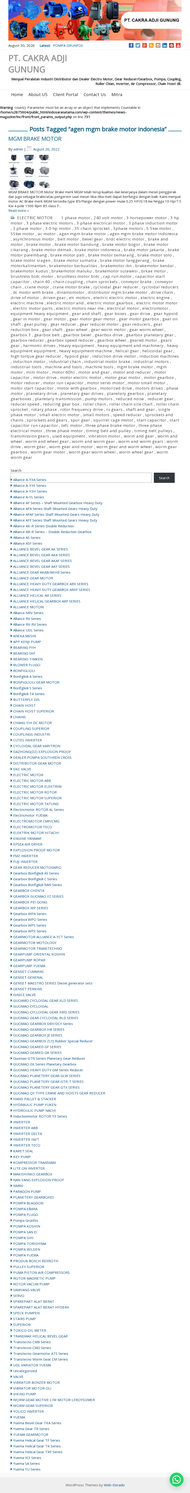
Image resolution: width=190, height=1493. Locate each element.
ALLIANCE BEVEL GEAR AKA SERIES (41, 555)
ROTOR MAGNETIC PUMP (34, 1278)
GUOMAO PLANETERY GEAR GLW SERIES (46, 1075)
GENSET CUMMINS (28, 971)
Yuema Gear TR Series (31, 1428)
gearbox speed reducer (70, 340)
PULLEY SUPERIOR (28, 1266)
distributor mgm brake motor (118, 292)
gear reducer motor (99, 324)
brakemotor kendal (154, 265)
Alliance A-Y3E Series (29, 485)
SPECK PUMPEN (26, 1313)
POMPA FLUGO (25, 1214)
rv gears (114, 409)
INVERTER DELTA (27, 1133)
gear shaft (52, 329)
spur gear (80, 420)
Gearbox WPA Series (30, 913)
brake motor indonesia (97, 249)
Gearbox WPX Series (30, 931)
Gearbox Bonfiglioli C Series (35, 879)
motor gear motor (123, 377)
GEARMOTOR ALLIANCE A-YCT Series (43, 936)
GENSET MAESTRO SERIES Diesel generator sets (52, 983)
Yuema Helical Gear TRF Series (38, 1451)
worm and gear (139, 436)
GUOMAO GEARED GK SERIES (37, 1052)
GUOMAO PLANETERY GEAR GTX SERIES (46, 1087)
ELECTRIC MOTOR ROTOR (35, 792)
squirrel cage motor (113, 420)
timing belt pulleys (153, 430)
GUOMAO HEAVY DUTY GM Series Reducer (48, 1070)
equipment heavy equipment (40, 313)
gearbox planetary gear (150, 334)
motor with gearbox (77, 388)
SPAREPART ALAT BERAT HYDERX (41, 1307)
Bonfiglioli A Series (27, 676)
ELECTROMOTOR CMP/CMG (36, 821)
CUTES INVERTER (27, 740)
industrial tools (26, 366)
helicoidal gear (157, 350)
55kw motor (23, 233)
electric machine (27, 303)
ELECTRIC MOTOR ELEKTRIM (37, 786)
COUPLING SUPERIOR (31, 728)
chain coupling (68, 281)
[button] (177, 1480)
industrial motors (151, 361)
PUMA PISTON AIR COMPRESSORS (41, 1272)
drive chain (162, 292)
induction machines (159, 356)
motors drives (149, 388)
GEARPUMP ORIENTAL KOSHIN (39, 954)
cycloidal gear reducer (116, 287)
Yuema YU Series (27, 1469)
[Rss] (151, 45)
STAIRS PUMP (24, 1318)
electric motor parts (33, 308)
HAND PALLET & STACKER (34, 1098)
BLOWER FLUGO (26, 664)
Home (17, 94)
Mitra (116, 94)
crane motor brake (71, 287)
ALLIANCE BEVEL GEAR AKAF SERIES (42, 560)
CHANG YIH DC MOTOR (32, 722)
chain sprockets (102, 281)
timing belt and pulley (108, 430)
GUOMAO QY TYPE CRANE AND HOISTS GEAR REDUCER (59, 1093)
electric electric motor (115, 297)
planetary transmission (58, 398)
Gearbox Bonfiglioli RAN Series (37, 884)
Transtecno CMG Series (32, 1347)
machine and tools (63, 366)
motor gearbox (159, 377)
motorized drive (116, 388)
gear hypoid (166, 313)
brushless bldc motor (32, 276)
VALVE (18, 1376)
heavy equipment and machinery (130, 345)
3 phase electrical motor (100, 223)
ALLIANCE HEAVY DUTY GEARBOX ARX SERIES (50, 583)
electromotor (155, 308)
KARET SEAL (23, 1151)
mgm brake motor (135, 366)
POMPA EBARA (25, 1208)
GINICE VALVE (24, 994)
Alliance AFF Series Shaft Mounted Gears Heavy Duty (55, 520)
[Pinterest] (171, 45)
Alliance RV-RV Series (30, 624)
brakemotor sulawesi (116, 271)
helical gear (127, 350)
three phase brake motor (110, 425)
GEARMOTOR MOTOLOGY (35, 942)
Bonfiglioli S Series (27, 688)
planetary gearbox (125, 393)
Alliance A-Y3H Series (30, 491)
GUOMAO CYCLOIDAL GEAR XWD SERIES (46, 1012)
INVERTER (21, 1122)
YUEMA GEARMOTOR (30, 1434)
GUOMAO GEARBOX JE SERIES (37, 1035)
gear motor (55, 319)
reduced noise (130, 398)
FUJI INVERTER (25, 861)
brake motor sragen (30, 260)
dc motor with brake (33, 292)
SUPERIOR (22, 1324)
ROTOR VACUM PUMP (31, 1284)
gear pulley (35, 324)
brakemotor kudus (29, 271)
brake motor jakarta (144, 249)
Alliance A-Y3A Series (29, 479)
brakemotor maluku (71, 271)
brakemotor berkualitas (73, 265)
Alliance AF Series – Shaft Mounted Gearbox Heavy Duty (57, 502)
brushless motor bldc (78, 276)
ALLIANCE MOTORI (28, 607)
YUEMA (19, 1417)
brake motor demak (51, 249)
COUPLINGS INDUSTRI (31, 734)
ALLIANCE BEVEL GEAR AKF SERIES (41, 566)
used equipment (68, 436)
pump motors (99, 398)
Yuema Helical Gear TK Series (37, 1446)
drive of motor (25, 297)
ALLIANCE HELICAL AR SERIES (37, 595)
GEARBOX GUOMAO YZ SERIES (38, 896)
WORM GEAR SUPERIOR (33, 1405)
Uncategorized (25, 1370)
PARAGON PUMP (27, 1191)
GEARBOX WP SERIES (30, 908)
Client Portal (65, 94)
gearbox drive (109, 334)
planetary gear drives (82, 393)
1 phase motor (75, 217)
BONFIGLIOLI (24, 670)
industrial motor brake (107, 361)
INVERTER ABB (25, 1127)
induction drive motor (114, 356)
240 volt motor (108, 217)
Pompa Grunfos (25, 1220)
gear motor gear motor (93, 319)
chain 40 (41, 281)
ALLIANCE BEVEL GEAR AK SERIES (40, 549)
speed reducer (127, 414)
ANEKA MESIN (24, 636)
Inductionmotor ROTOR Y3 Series (40, 1116)
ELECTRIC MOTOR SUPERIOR (37, 798)
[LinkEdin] (164, 45)
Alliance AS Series (27, 537)
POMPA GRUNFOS (68, 45)
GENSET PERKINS (27, 989)
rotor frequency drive (81, 409)
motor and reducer (132, 372)
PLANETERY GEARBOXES (33, 1197)
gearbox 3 (21, 334)
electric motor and (65, 303)
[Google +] (144, 45)
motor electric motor (80, 377)
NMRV (18, 1185)
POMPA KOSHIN (26, 1226)
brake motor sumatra (75, 260)
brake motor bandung (77, 244)
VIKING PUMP (24, 1394)
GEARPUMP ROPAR (29, 960)
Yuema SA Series (26, 1463)
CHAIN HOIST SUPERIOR (33, 711)
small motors (96, 414)
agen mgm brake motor (82, 233)
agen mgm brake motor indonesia (144, 233)
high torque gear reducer (36, 356)
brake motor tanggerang (124, 260)
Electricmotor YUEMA (30, 815)
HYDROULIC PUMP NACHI (34, 1110)
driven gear (54, 297)
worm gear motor (48, 452)
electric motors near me (80, 308)
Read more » (18, 210)
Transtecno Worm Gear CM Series (40, 1359)
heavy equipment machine (85, 350)
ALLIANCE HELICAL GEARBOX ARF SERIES (46, 601)
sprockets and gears (47, 420)
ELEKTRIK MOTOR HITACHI (36, 832)
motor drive (45, 377)
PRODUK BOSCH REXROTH (35, 1261)
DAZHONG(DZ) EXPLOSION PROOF (42, 751)
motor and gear (94, 372)
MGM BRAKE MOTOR (35, 138)
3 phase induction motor (153, 223)
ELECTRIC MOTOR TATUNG (36, 803)
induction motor (29, 361)
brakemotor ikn (116, 265)
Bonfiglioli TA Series (29, 693)
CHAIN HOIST (24, 705)
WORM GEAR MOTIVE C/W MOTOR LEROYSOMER (54, 1399)
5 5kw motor (158, 228)
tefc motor (71, 425)
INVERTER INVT (26, 1139)
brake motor (38, 244)
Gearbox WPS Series (29, 925)
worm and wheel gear (47, 441)
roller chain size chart (131, 404)
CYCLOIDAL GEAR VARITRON (36, 745)
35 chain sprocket (92, 228)
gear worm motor (108, 329)
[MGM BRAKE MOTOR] (95, 172)
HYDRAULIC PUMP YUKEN (34, 1104)
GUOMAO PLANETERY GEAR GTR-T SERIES (48, 1081)
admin (18, 149)
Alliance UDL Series (28, 630)
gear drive (140, 313)
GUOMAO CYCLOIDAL (30, 1006)
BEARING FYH (24, 647)
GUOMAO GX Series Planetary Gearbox (44, 1064)
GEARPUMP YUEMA (29, 965)
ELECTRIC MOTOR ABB (32, 780)
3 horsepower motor (146, 217)
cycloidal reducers (160, 287)
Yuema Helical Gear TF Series (36, 1440)
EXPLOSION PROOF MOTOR (36, 850)
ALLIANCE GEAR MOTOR (33, 578)
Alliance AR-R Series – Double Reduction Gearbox (52, 531)
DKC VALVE (22, 769)
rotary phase (44, 409)
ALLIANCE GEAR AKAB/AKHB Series (41, 572)
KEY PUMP (22, 1156)
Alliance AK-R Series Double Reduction (43, 526)
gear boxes (115, 313)
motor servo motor (105, 382)
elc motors (79, 297)
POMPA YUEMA (25, 1255)
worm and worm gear (93, 441)
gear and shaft (86, 313)
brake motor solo (154, 255)
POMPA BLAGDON (28, 1203)
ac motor (47, 233)
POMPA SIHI (23, 1237)
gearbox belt (47, 334)
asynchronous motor (33, 239)
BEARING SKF (24, 653)
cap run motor (117, 276)
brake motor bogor (121, 244)
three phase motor (64, 430)
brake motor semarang (111, 255)
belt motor (68, 239)
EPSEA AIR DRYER (27, 844)
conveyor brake (136, 281)
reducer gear (161, 398)
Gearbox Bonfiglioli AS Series (36, 873)
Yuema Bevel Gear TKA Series (37, 1423)
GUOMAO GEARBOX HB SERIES (38, 1029)
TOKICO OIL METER (29, 1330)
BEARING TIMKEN (28, 659)
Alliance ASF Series (27, 543)
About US (38, 94)
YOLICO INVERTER (28, 1411)
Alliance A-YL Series (28, 497)
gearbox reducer (27, 340)
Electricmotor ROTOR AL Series (38, 809)
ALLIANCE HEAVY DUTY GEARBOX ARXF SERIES (51, 589)
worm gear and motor (71, 446)
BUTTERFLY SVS (26, 699)
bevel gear (92, 239)
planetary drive (41, 393)
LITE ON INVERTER (29, 1168)
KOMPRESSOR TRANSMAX (34, 1162)
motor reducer (25, 382)
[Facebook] (131, 45)
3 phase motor (27, 228)
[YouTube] (178, 45)
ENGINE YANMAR (27, 838)
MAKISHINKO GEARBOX (32, 1174)
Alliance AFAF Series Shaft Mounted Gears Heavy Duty (56, 514)
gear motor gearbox (139, 319)
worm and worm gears (140, 441)
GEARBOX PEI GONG (30, 902)
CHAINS (19, 717)
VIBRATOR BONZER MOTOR (36, 1382)
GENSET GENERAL (28, 977)
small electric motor (59, 414)
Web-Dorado (114, 1485)
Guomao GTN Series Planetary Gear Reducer (49, 1058)
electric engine (155, 297)
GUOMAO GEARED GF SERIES (37, 1046)
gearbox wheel (112, 340)
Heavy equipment (76, 345)
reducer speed (25, 404)
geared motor (143, 340)
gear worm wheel (146, 329)
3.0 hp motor (58, 228)
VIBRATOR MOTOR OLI (32, 1388)
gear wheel (77, 329)
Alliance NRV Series (28, 612)
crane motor (37, 287)
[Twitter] (137, 45)
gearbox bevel (77, 334)
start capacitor (151, 420)
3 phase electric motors (49, 223)
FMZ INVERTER (25, 855)
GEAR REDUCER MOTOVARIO (37, 867)
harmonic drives (39, 345)
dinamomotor (71, 292)
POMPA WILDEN (26, 1249)
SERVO (18, 1295)
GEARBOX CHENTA (28, 890)
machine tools (99, 366)
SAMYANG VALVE (27, 1289)
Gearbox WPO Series (30, 919)
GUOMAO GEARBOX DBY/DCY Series (43, 1023)
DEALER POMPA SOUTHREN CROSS (42, 757)
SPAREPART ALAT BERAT (33, 1301)
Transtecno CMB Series (32, 1342)
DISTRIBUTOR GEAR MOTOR (37, 763)
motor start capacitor (32, 388)
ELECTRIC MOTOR (35, 217)
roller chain (94, 404)
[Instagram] (158, 45)
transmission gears (30, 436)
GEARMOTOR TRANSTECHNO (37, 948)
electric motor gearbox (110, 303)
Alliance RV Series (27, 618)
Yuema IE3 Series (27, 1457)
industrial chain (65, 361)
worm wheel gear (136, 452)
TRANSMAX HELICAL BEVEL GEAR (40, 1336)
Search (16, 470)
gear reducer (63, 324)
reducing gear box (61, 404)
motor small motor (147, 382)
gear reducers (136, 324)
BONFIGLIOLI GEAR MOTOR (36, 682)
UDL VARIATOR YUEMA (32, 1365)
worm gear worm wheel (92, 452)
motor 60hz (63, 372)
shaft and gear (140, 409)
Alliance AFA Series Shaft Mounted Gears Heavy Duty (55, 508)
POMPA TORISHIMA (29, 1243)
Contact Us (95, 94)
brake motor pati (67, 255)
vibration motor (104, 436)
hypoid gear (77, 356)
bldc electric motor (125, 239)
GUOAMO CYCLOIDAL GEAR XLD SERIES (45, 1000)
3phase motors (128, 228)
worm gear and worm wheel (124, 446)
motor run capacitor (63, 382)
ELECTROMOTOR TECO (32, 827)
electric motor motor (157, 303)
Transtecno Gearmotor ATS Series (40, 1353)
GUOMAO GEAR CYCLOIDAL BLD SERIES (45, 1017)
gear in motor (26, 319)
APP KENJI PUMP (27, 641)
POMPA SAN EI (25, 1232)
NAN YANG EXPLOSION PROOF (38, 1180)
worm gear (35, 446)
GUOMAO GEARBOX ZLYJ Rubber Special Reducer (53, 1041)
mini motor (37, 372)
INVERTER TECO (26, 1145)
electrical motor (123, 308)
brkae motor (153, 271)
